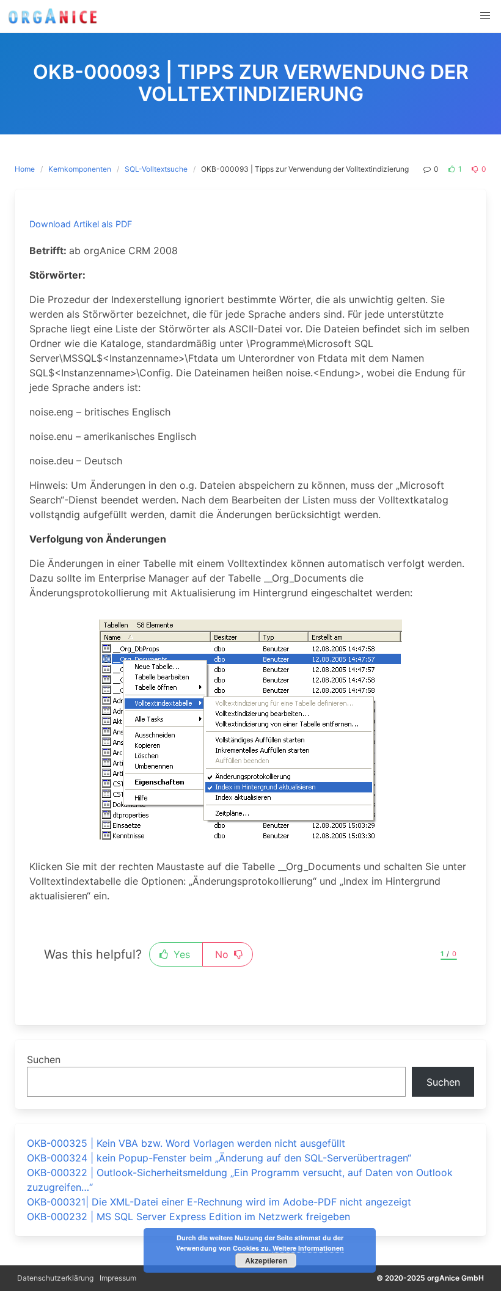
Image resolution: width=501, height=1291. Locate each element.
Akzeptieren (266, 1260)
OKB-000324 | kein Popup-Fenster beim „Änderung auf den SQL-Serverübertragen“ (219, 1158)
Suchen (43, 1059)
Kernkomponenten (79, 169)
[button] (485, 16)
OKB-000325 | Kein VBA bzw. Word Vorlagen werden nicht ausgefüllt (186, 1143)
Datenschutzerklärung (55, 1277)
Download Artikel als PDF (80, 224)
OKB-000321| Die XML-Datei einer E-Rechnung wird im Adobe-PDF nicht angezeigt (219, 1202)
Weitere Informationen (308, 1248)
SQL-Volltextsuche (156, 169)
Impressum (118, 1277)
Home (25, 169)
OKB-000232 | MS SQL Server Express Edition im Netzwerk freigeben (188, 1216)
